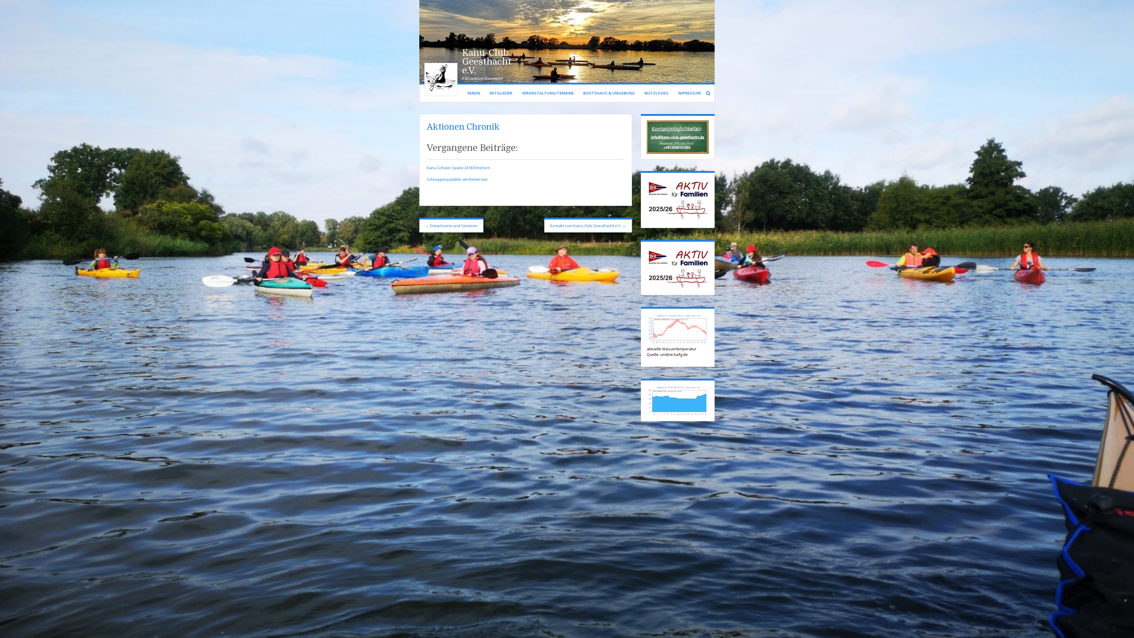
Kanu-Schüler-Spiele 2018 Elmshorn (458, 167)
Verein (473, 93)
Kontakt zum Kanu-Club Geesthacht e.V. (588, 225)
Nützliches (656, 93)
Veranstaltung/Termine (548, 93)
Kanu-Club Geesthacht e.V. (486, 62)
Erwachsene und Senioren (451, 225)
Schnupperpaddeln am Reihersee (457, 179)
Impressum (689, 93)
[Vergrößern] (701, 128)
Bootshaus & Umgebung (609, 93)
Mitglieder (501, 93)
